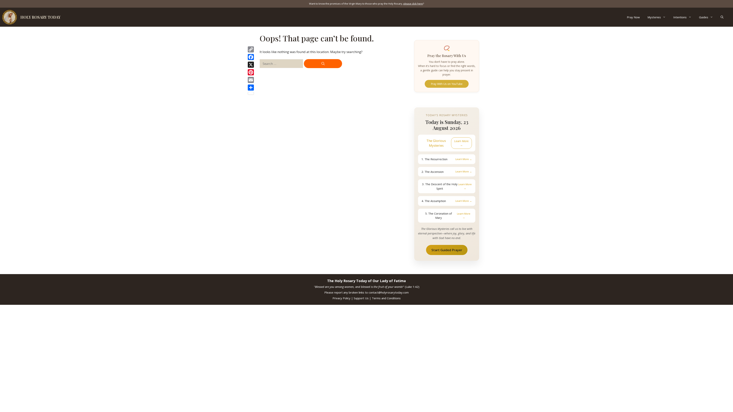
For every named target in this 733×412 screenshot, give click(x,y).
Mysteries (654, 17)
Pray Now (633, 17)
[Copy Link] (251, 49)
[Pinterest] (251, 72)
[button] (722, 17)
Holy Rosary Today (40, 17)
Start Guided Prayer (446, 250)
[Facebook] (251, 57)
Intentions (680, 17)
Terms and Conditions (386, 298)
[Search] (323, 63)
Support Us (361, 298)
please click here (413, 3)
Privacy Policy (341, 298)
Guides (703, 17)
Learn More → (461, 143)
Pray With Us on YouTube (447, 84)
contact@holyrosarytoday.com (389, 292)
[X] (251, 64)
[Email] (251, 80)
